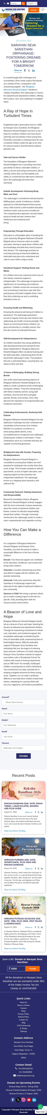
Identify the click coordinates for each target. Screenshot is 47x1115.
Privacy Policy (23, 1014)
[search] (23, 3)
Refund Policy (23, 1017)
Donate (34, 10)
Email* (4, 732)
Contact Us (23, 1020)
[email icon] (8, 3)
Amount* (5, 697)
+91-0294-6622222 (25, 1069)
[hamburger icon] (42, 9)
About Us (23, 1002)
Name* (4, 709)
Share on (18, 70)
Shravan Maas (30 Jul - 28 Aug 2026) (23, 1087)
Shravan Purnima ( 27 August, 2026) (23, 1094)
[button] (29, 70)
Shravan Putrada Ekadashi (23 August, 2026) (23, 1090)
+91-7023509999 (25, 1072)
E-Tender (23, 1028)
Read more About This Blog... (15, 831)
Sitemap (23, 1031)
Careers (23, 1008)
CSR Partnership (23, 1025)
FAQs (23, 1011)
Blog (23, 1023)
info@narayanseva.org (25, 1076)
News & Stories (23, 1005)
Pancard (5, 743)
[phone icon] (5, 3)
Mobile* (5, 720)
